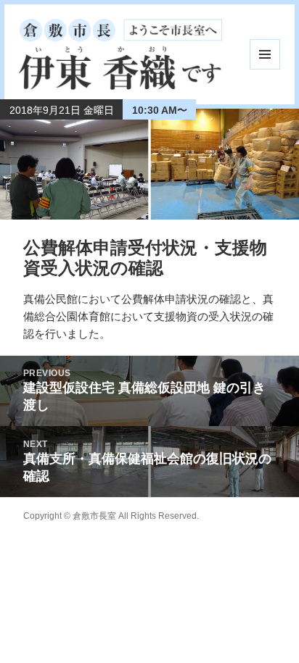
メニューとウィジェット (265, 54)
